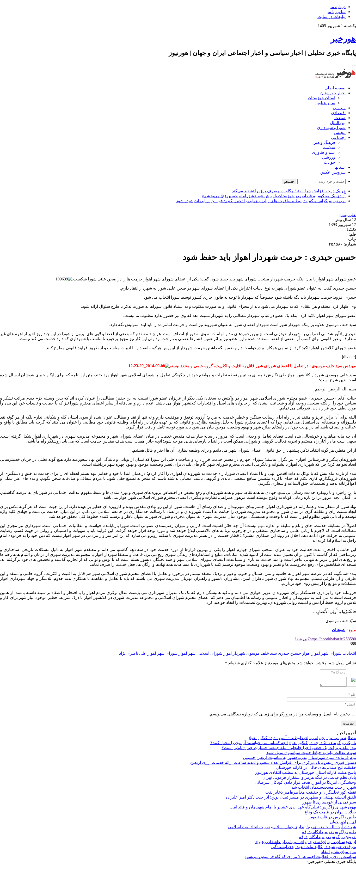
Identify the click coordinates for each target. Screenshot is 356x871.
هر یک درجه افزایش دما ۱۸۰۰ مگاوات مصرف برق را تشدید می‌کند (289, 191)
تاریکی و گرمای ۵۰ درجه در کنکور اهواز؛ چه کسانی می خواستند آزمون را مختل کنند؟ (283, 742)
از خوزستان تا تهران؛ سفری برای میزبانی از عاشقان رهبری (305, 841)
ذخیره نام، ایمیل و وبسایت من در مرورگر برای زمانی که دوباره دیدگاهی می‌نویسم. (279, 714)
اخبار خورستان (333, 93)
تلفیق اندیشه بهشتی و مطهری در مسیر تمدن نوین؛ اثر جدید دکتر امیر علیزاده (290, 797)
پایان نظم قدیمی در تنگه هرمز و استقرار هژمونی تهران (309, 777)
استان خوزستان (321, 98)
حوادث (329, 162)
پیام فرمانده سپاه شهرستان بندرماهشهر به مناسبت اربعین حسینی (299, 757)
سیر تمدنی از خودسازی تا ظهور (329, 802)
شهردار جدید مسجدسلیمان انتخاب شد (323, 787)
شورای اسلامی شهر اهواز (200, 653)
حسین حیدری (289, 653)
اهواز (306, 653)
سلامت (329, 147)
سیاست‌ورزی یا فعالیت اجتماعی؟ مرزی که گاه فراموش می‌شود (300, 856)
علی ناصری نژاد (132, 653)
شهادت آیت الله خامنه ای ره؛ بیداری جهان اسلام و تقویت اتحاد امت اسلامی (292, 827)
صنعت (340, 117)
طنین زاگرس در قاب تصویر (332, 817)
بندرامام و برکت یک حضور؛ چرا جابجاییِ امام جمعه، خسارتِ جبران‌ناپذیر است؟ (289, 747)
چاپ (352, 239)
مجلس (340, 132)
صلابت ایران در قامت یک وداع (330, 812)
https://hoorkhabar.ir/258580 (325, 639)
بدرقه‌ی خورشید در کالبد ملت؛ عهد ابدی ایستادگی (313, 846)
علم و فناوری (323, 152)
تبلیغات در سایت (331, 16)
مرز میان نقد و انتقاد (338, 851)
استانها (340, 167)
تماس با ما (337, 11)
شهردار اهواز (234, 653)
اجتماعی (338, 137)
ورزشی (328, 157)
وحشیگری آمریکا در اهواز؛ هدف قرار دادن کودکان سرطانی (305, 782)
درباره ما (338, 6)
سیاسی (339, 108)
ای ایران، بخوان (343, 822)
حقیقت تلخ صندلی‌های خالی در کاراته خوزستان (316, 767)
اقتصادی (338, 113)
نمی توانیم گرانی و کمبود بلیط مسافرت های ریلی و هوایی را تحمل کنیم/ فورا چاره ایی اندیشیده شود (261, 201)
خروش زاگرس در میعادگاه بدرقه (327, 837)
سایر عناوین (325, 103)
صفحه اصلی (335, 88)
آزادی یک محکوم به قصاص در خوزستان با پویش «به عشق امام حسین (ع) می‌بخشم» (274, 196)
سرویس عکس (333, 172)
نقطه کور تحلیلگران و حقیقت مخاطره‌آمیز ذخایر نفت (310, 792)
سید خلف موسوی (261, 653)
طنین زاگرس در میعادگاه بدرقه (329, 832)
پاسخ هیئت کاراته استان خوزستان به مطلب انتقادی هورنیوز (305, 772)
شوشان (338, 630)
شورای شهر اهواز (162, 653)
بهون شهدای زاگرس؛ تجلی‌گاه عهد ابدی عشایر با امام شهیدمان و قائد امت (293, 807)
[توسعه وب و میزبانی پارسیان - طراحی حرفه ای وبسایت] (343, 868)
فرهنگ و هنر (324, 142)
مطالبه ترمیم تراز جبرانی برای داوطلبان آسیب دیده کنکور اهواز (302, 737)
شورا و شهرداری (331, 127)
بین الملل (338, 122)
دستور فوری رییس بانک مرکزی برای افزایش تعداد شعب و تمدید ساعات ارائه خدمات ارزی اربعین (273, 762)
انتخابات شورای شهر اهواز (333, 653)
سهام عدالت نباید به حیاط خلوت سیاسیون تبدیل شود (311, 752)
